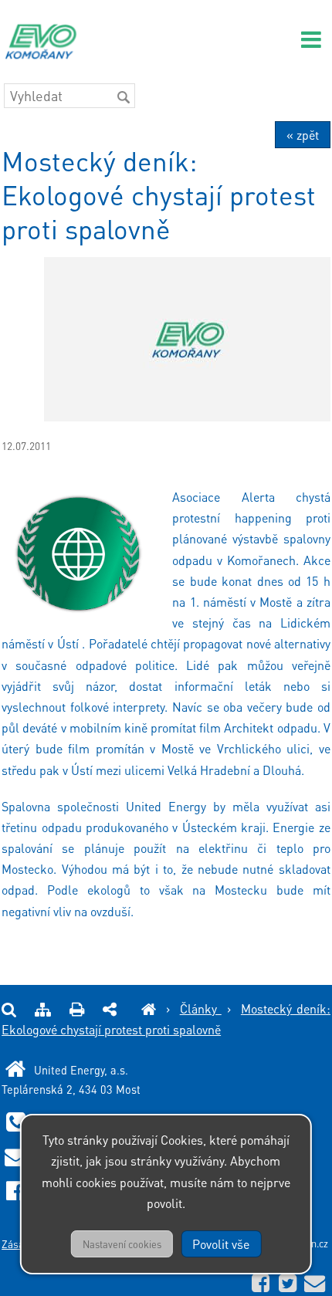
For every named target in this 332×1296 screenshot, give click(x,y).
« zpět (302, 135)
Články (201, 1008)
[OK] (123, 97)
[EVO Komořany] (148, 1008)
